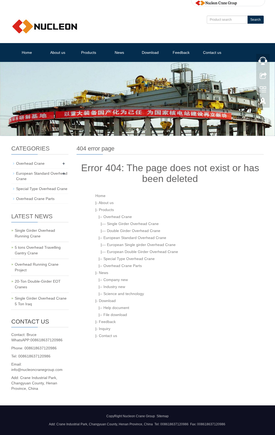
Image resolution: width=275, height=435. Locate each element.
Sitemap (163, 416)
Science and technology (123, 294)
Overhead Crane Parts (122, 266)
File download (115, 315)
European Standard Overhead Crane (134, 238)
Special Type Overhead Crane (129, 259)
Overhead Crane (117, 217)
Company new (115, 280)
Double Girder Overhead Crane (133, 231)
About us (57, 52)
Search (255, 20)
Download (150, 52)
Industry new (114, 287)
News (119, 52)
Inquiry (104, 329)
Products (88, 52)
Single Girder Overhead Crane (133, 224)
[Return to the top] (263, 103)
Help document (116, 308)
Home (27, 52)
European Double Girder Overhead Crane (142, 252)
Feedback (181, 52)
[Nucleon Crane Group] (216, 3)
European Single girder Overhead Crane (141, 245)
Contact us (212, 52)
